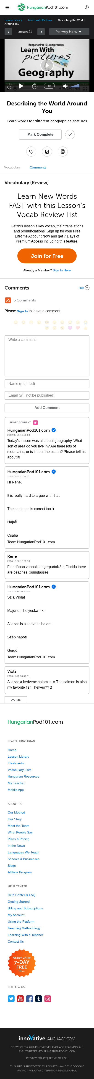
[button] (86, 7)
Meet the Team (18, 826)
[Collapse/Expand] (47, 287)
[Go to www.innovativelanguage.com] (47, 1037)
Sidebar (69, 31)
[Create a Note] (47, 151)
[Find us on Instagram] (47, 998)
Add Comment (47, 408)
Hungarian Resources (23, 776)
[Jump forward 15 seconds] (35, 86)
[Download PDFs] (63, 151)
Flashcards (16, 763)
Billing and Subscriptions (25, 908)
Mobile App (16, 790)
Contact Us (16, 941)
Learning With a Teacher (25, 935)
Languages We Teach (23, 852)
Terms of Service (56, 1070)
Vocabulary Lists (19, 770)
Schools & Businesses (23, 859)
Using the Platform (21, 921)
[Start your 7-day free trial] (22, 963)
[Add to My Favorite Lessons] (31, 151)
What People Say (20, 832)
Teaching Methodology (24, 928)
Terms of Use (58, 1058)
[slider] (75, 86)
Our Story (15, 819)
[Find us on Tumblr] (38, 998)
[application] (47, 65)
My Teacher (16, 783)
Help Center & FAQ (21, 895)
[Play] (21, 86)
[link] (8, 31)
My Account (16, 915)
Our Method (16, 812)
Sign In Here (62, 270)
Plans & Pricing (18, 839)
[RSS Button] (8, 300)
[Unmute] (65, 86)
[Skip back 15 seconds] (9, 86)
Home (12, 750)
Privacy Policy (36, 1058)
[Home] (43, 11)
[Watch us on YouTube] (20, 998)
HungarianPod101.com (59, 1051)
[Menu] (7, 7)
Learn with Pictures (40, 20)
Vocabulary (12, 167)
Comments (38, 167)
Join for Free (47, 256)
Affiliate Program (20, 872)
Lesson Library (13, 20)
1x (49, 86)
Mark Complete (40, 134)
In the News (16, 845)
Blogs (12, 865)
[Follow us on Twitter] (11, 998)
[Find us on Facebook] (29, 998)
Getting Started (19, 901)
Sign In (22, 311)
